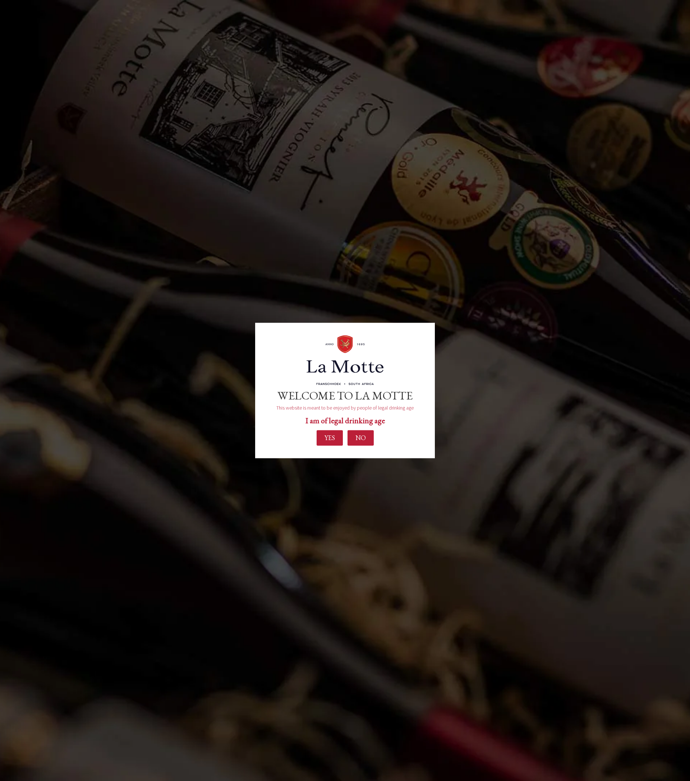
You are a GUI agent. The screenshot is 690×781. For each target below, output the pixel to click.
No (360, 438)
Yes (330, 438)
